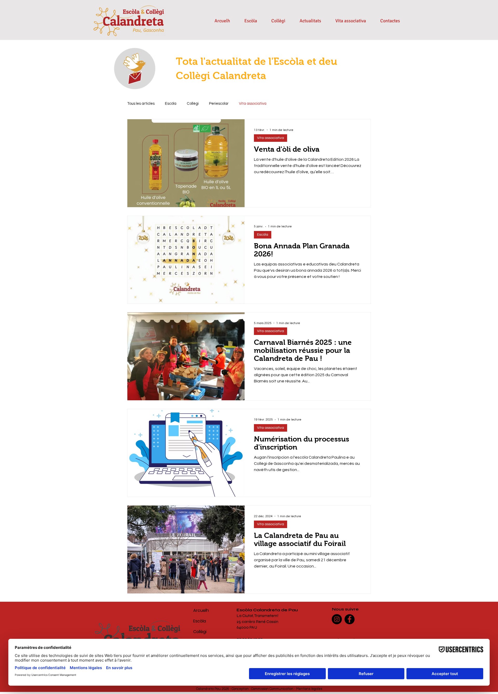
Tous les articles (141, 104)
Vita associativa (252, 104)
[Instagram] (337, 619)
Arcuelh (201, 610)
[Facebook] (349, 619)
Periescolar (219, 104)
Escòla (170, 104)
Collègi (193, 104)
